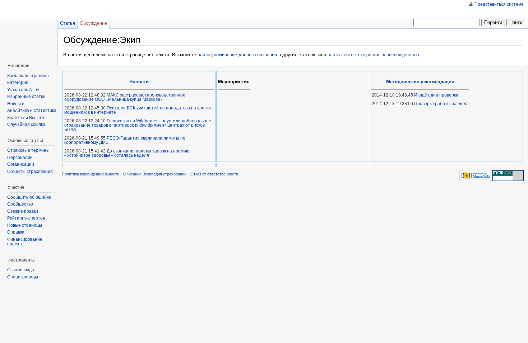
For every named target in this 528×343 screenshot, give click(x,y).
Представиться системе (499, 4)
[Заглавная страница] (30, 28)
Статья (67, 23)
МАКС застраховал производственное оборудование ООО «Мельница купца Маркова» (124, 97)
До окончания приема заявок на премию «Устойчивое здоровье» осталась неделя (126, 153)
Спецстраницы (22, 276)
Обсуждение (93, 23)
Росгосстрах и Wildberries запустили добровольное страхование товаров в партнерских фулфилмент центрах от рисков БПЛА (137, 125)
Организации (20, 164)
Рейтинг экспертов (26, 218)
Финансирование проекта (24, 242)
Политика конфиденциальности (90, 174)
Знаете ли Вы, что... (27, 117)
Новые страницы (24, 225)
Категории (17, 82)
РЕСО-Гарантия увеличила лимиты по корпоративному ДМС (124, 140)
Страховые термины (28, 150)
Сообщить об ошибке (29, 197)
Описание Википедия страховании (154, 174)
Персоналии (20, 157)
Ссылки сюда (20, 269)
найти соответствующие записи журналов (373, 54)
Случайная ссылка (26, 124)
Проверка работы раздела (441, 103)
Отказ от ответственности (214, 174)
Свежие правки (22, 211)
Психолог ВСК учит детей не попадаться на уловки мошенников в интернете (137, 110)
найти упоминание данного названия (237, 54)
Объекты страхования (30, 171)
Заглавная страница (28, 75)
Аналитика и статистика (31, 110)
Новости (15, 103)
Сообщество (20, 204)
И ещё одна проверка (436, 95)
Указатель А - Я (23, 89)
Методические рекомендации (420, 81)
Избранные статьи (26, 96)
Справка (15, 232)
